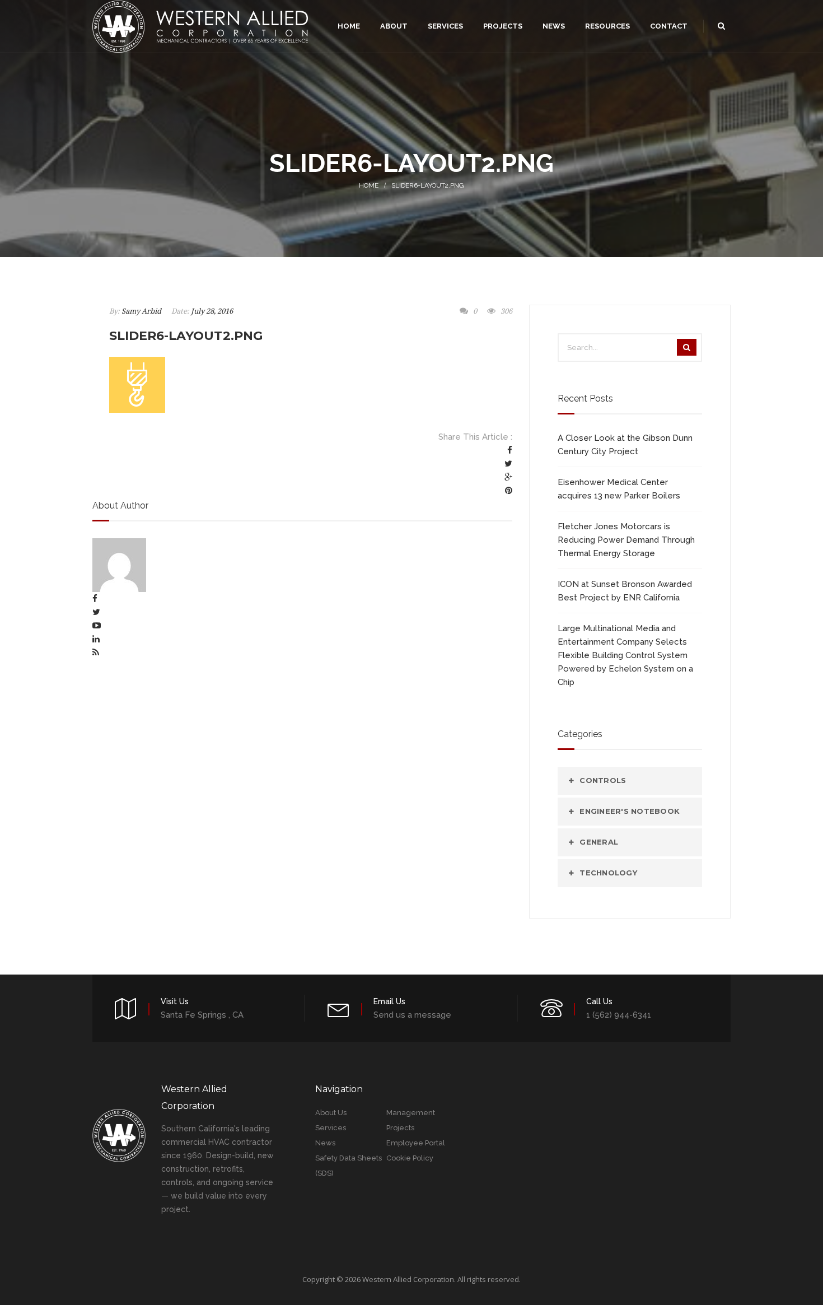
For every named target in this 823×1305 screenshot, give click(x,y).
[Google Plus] (508, 477)
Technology (608, 872)
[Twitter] (508, 464)
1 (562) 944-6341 (618, 1015)
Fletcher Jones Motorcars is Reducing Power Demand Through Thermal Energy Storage (626, 539)
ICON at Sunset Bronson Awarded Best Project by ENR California (625, 591)
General (598, 841)
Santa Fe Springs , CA (202, 1015)
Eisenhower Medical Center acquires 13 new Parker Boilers (619, 489)
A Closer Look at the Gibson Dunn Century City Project (625, 444)
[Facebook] (509, 450)
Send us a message (412, 1015)
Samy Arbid (141, 311)
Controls (602, 780)
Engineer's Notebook (629, 811)
